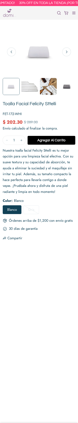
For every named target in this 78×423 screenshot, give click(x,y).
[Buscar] (59, 13)
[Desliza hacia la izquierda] (11, 51)
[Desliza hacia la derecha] (66, 51)
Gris (33, 210)
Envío (7, 128)
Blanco (12, 209)
